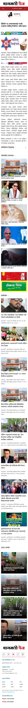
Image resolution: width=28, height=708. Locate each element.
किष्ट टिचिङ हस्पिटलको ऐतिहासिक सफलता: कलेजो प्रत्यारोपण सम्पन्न (13, 177)
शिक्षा (12, 684)
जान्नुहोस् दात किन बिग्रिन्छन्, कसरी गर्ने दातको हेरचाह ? (13, 245)
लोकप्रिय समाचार (7, 156)
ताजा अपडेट (5, 548)
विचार (12, 682)
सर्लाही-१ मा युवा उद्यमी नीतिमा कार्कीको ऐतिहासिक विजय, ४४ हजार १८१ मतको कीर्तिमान (12, 200)
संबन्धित (4, 296)
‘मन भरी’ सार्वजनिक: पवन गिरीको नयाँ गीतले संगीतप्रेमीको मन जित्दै (13, 316)
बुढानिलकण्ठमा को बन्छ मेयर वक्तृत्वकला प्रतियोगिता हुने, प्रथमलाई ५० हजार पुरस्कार (13, 531)
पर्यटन (20, 682)
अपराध (20, 687)
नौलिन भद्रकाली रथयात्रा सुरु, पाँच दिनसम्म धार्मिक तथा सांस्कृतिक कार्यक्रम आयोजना (12, 437)
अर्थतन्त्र (12, 687)
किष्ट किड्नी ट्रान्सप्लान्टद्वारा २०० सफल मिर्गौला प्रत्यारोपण (13, 375)
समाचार (3, 684)
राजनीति (21, 684)
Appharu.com (11, 692)
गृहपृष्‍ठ (3, 682)
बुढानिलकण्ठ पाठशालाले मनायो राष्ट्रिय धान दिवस (14, 345)
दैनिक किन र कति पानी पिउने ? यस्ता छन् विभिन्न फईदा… (12, 223)
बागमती (3, 687)
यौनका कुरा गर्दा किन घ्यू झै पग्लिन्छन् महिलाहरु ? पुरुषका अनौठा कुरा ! (14, 267)
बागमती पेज (17, 14)
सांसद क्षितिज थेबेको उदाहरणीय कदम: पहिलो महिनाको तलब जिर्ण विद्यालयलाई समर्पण (13, 499)
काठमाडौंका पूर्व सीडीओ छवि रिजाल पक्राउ (13, 467)
